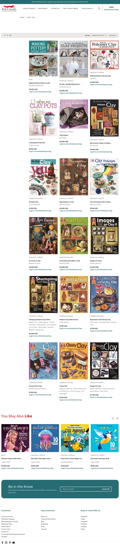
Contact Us (5, 532)
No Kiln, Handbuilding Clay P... (70, 84)
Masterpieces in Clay (66, 202)
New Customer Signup (70, 8)
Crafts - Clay (31, 17)
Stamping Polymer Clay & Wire (39, 320)
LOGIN (111, 7)
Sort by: (87, 35)
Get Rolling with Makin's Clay (69, 261)
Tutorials (44, 529)
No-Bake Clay (33, 202)
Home (22, 17)
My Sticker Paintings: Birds (100, 459)
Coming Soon (55, 8)
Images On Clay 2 (96, 261)
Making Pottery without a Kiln (39, 83)
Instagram (84, 522)
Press (43, 527)
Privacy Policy (5, 529)
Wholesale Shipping (7, 519)
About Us (44, 516)
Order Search (5, 527)
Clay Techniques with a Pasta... (101, 202)
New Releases (42, 8)
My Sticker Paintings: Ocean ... (41, 459)
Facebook (84, 516)
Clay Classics (63, 135)
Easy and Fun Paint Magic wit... (72, 459)
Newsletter (44, 524)
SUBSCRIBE (106, 489)
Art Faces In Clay (34, 261)
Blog (42, 522)
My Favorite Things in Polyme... (101, 143)
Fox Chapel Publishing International (13, 534)
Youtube (83, 527)
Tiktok (83, 529)
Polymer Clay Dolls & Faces (68, 320)
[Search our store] (100, 8)
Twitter (83, 519)
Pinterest (84, 524)
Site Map (4, 537)
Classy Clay (63, 386)
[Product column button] (5, 35)
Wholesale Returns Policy (9, 522)
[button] (29, 8)
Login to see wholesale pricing (40, 92)
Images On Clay (95, 386)
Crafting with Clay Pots (37, 143)
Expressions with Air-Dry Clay (100, 320)
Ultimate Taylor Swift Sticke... (11, 459)
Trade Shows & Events (48, 519)
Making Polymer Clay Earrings (100, 76)
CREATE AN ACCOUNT (111, 10)
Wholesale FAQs (6, 524)
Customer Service (7, 516)
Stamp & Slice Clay (35, 386)
